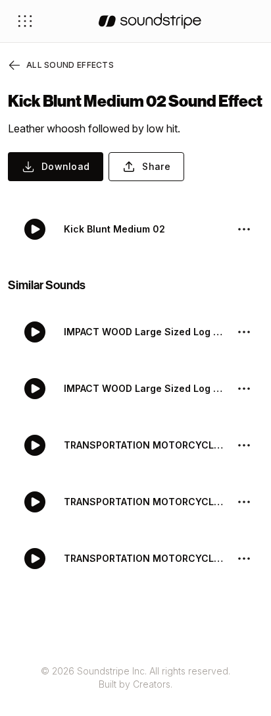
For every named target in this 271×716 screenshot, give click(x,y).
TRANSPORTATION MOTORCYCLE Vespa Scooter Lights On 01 (145, 501)
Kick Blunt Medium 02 (114, 228)
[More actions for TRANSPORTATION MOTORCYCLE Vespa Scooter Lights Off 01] (244, 558)
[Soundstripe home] (150, 21)
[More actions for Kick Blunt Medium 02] (244, 229)
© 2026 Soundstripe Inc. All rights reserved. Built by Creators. (135, 677)
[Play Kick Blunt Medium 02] (34, 229)
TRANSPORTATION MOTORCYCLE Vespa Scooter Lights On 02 (145, 445)
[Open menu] (25, 21)
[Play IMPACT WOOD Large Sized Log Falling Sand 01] (34, 388)
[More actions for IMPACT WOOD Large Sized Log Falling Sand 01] (244, 388)
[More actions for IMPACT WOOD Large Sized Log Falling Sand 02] (244, 332)
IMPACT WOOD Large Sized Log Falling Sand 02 (145, 331)
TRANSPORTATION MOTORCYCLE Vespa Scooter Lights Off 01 (145, 558)
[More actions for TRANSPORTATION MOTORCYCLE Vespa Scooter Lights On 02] (244, 445)
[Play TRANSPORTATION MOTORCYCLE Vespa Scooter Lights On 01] (34, 501)
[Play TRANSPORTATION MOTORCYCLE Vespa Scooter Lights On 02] (34, 445)
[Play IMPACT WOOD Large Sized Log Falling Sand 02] (34, 332)
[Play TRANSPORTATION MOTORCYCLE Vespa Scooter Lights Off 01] (34, 558)
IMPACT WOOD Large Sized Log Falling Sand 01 (145, 388)
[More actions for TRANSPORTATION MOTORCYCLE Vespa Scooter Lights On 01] (244, 502)
